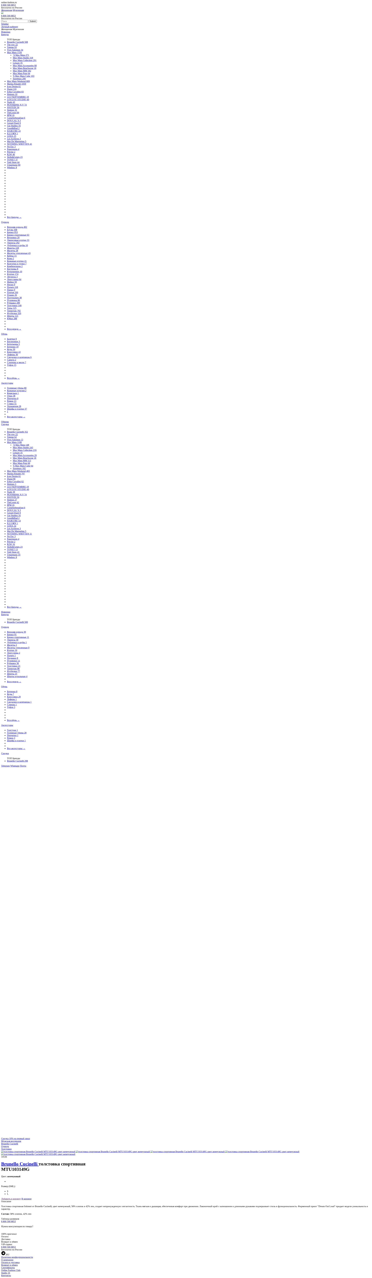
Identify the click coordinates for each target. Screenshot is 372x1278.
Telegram (5, 766)
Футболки (14, 313)
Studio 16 (5, 1273)
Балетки (12, 339)
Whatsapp (14, 766)
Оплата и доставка (10, 1262)
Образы (5, 421)
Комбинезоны (15, 266)
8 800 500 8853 (8, 5)
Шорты (12, 316)
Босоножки (13, 341)
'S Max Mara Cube (23, 76)
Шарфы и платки (17, 409)
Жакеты (13, 248)
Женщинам (6, 10)
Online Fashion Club (10, 1270)
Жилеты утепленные (19, 253)
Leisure (18, 63)
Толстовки (14, 305)
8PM (10, 115)
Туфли (11, 365)
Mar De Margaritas (16, 141)
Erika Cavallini (15, 91)
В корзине (27, 1199)
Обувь (4, 334)
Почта (23, 766)
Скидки (5, 424)
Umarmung (13, 165)
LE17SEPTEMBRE (18, 97)
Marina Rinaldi (16, 84)
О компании (7, 1260)
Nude (11, 102)
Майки (12, 282)
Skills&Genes (15, 157)
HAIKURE (14, 131)
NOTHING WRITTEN (19, 144)
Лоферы (12, 354)
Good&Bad (13, 128)
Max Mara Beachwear (24, 68)
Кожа (10, 258)
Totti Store (13, 162)
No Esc (11, 146)
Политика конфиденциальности (17, 1257)
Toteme (12, 47)
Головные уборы (16, 388)
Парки (11, 290)
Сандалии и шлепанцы (19, 357)
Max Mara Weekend (18, 81)
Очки (11, 396)
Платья (12, 292)
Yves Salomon (15, 50)
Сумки (12, 403)
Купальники (14, 271)
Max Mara (14, 52)
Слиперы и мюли (16, 362)
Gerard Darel (14, 123)
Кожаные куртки (17, 261)
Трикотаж (14, 310)
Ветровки (13, 237)
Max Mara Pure (21, 73)
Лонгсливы (14, 279)
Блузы (12, 229)
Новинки (5, 32)
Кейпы (12, 256)
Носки (11, 284)
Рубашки (13, 303)
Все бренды (14, 217)
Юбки (12, 318)
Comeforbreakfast (16, 118)
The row (12, 44)
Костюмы (12, 269)
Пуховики (13, 300)
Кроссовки (14, 352)
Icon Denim (14, 86)
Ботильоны (13, 344)
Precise (11, 152)
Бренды (5, 34)
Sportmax (19, 78)
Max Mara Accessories (25, 65)
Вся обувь (13, 378)
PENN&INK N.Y (17, 105)
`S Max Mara (21, 55)
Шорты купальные (17, 676)
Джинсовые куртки (18, 240)
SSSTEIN (13, 107)
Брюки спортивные (18, 235)
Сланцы (12, 704)
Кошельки (13, 393)
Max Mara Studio (23, 57)
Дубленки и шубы (17, 245)
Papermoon (13, 149)
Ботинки (12, 346)
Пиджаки (12, 658)
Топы (11, 308)
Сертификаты (8, 1267)
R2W (11, 154)
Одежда (5, 222)
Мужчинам (18, 10)
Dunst (11, 89)
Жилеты (12, 250)
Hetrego (12, 94)
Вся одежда (14, 329)
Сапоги (11, 360)
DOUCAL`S (14, 120)
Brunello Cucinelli (17, 42)
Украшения (14, 406)
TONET (12, 159)
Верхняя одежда (17, 227)
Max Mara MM (22, 71)
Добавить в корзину (11, 1199)
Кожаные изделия (16, 390)
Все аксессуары (16, 416)
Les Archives (14, 139)
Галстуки (12, 730)
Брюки (12, 232)
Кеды (11, 349)
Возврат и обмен (9, 1265)
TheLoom (13, 112)
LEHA (11, 136)
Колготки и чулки (16, 263)
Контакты (6, 1275)
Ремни (11, 401)
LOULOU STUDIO (18, 99)
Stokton (12, 110)
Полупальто (14, 297)
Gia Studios (14, 125)
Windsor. (12, 167)
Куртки (12, 274)
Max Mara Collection (24, 60)
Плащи (12, 295)
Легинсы (12, 276)
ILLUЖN (12, 133)
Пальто (12, 287)
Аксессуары (7, 383)
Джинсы (13, 243)
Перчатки (12, 398)
